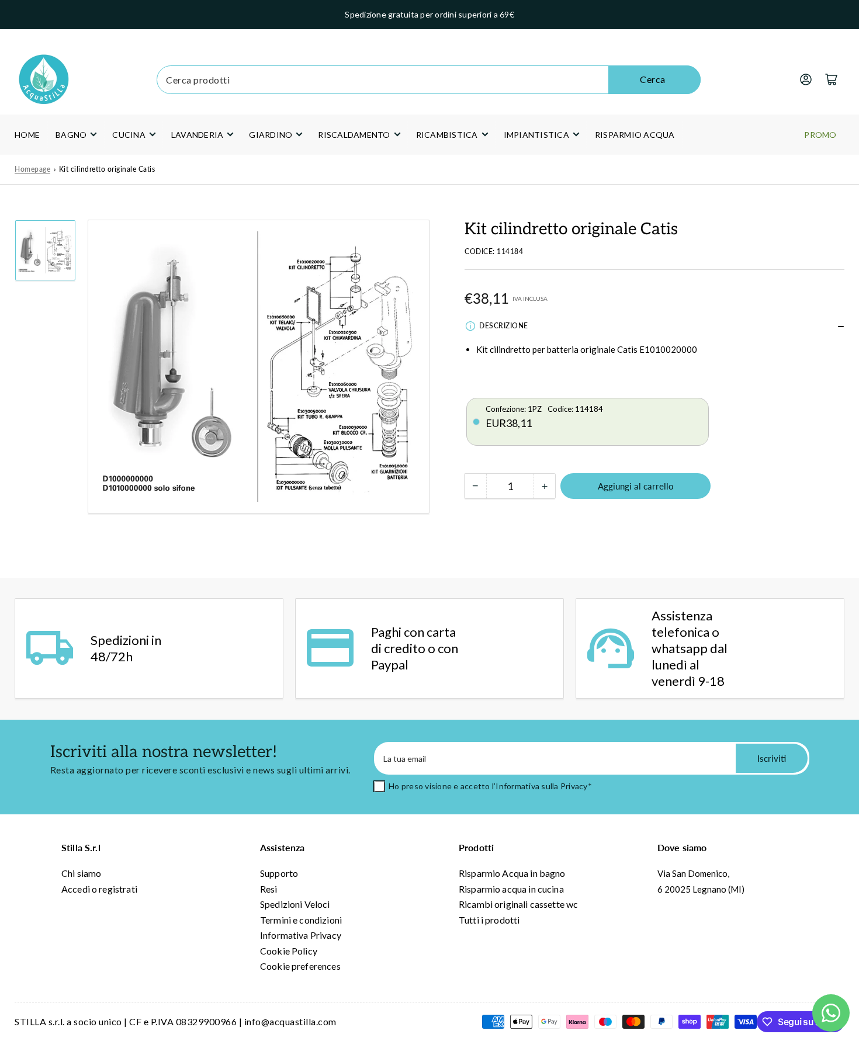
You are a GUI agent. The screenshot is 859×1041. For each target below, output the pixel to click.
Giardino (270, 135)
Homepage (32, 169)
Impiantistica (536, 135)
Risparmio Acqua (635, 135)
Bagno (71, 135)
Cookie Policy (288, 950)
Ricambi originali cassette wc (518, 904)
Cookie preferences (300, 965)
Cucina (129, 135)
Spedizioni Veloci (295, 904)
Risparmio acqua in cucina (511, 888)
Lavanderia (197, 135)
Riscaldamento (354, 135)
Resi (269, 888)
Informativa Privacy (300, 935)
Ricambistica (447, 135)
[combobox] (428, 79)
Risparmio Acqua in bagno (512, 873)
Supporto (279, 873)
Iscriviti (771, 758)
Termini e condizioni (301, 919)
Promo (820, 135)
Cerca (653, 79)
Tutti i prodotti (489, 919)
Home (27, 135)
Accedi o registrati (99, 888)
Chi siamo (81, 873)
